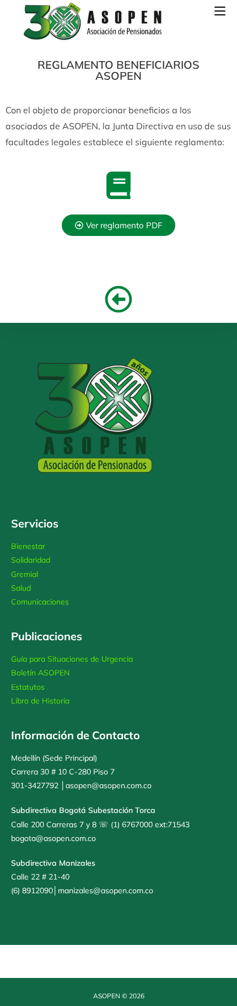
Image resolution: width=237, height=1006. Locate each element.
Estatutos (28, 687)
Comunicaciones (40, 602)
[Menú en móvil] (219, 10)
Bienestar (28, 546)
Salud (21, 588)
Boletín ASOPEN (40, 673)
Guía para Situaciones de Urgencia (72, 659)
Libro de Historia (40, 701)
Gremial (24, 574)
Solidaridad (30, 560)
